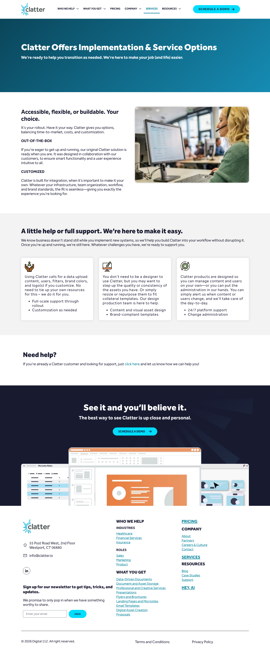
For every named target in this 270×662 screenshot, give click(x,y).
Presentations (126, 592)
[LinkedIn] (26, 570)
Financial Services (129, 538)
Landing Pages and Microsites (137, 601)
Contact (187, 549)
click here (132, 364)
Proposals (123, 614)
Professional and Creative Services (141, 588)
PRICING (189, 521)
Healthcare (124, 534)
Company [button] (131, 8)
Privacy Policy (202, 642)
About (186, 536)
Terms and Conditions (152, 642)
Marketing (123, 560)
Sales (120, 556)
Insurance (123, 542)
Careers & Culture (194, 545)
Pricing (115, 8)
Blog (185, 571)
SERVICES (191, 557)
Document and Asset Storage (137, 584)
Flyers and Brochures (131, 597)
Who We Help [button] (66, 8)
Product (122, 564)
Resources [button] (169, 8)
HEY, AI (188, 587)
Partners (188, 540)
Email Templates (128, 606)
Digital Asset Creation (132, 610)
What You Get (92, 8)
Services (152, 8)
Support (187, 580)
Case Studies (191, 575)
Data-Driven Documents (134, 579)
